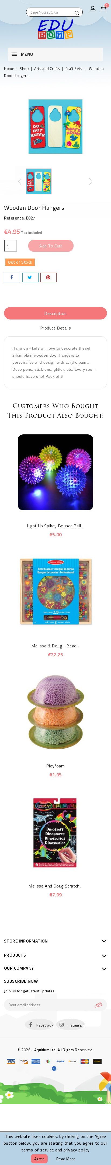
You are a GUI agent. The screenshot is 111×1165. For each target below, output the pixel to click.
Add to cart (51, 246)
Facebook (45, 1025)
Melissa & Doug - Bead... (55, 646)
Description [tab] (55, 313)
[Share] (12, 277)
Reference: (14, 218)
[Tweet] (30, 277)
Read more (66, 1158)
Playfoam (55, 766)
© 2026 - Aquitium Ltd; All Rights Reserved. (55, 1050)
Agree (39, 1158)
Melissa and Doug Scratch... (55, 886)
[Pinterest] (48, 277)
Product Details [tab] (55, 328)
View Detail (63, 507)
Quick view (48, 507)
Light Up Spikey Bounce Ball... (55, 525)
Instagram (76, 1025)
